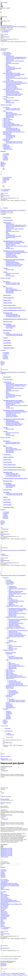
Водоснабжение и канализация (13, 84)
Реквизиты (5, 159)
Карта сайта (3, 963)
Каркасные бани (10, 115)
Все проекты (6, 107)
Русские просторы (5, 798)
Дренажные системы (11, 85)
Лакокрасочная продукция (12, 91)
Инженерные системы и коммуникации (12, 81)
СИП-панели (9, 71)
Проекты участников (6, 105)
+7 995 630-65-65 (6, 30)
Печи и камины (7, 134)
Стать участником (7, 53)
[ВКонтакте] (3, 168)
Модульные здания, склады (12, 63)
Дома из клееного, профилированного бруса (16, 57)
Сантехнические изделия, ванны (13, 95)
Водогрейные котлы (10, 135)
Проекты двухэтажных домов (13, 108)
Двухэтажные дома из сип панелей (14, 141)
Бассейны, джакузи (10, 76)
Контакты (3, 163)
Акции (2, 162)
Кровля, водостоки (10, 90)
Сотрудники (6, 154)
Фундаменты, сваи (10, 67)
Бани (7, 64)
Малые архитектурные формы (13, 75)
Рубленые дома (6, 139)
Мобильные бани (10, 117)
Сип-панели (6, 140)
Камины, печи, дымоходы (12, 87)
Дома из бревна (6, 147)
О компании (6, 153)
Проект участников (5, 889)
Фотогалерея (3, 918)
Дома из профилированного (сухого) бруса (13, 125)
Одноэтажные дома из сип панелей (14, 142)
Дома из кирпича (7, 122)
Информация (4, 917)
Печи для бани (9, 137)
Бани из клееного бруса (11, 113)
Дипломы (5, 157)
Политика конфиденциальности (8, 961)
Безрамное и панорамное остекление (14, 94)
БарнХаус (8, 70)
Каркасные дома (7, 126)
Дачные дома (6, 145)
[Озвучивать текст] (1, 22)
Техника (5, 96)
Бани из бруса (9, 112)
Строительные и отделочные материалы (12, 89)
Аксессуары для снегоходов (12, 100)
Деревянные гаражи (8, 148)
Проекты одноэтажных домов (13, 109)
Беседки (8, 65)
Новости (3, 164)
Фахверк (5, 144)
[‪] (16, 736)
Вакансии (3, 926)
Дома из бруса (6, 118)
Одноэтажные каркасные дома (13, 130)
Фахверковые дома (10, 69)
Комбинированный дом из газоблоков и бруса (14, 131)
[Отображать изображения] (1, 18)
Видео (2, 920)
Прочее (5, 98)
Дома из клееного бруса (8, 123)
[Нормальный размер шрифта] (1, 5)
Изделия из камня (10, 102)
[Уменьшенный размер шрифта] (1, 3)
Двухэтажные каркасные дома (13, 129)
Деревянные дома (10, 56)
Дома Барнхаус (6, 146)
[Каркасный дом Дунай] (6, 848)
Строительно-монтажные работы (13, 68)
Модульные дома (7, 133)
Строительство (6, 54)
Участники (3, 50)
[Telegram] (3, 169)
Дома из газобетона (7, 119)
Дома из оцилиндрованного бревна (11, 124)
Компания (3, 151)
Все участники (6, 52)
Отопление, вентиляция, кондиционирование (16, 82)
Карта (2, 921)
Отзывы (5, 156)
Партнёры (5, 158)
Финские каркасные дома (12, 128)
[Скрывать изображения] (1, 19)
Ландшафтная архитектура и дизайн (11, 73)
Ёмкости (8, 101)
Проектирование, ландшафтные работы (15, 74)
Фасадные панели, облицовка (13, 92)
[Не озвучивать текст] (1, 24)
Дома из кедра (6, 120)
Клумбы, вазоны (10, 80)
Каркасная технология (6, 802)
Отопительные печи (10, 136)
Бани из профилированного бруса (14, 114)
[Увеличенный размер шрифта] (2, 6)
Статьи (2, 166)
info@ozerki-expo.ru (5, 36)
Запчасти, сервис (10, 97)
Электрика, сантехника (11, 86)
